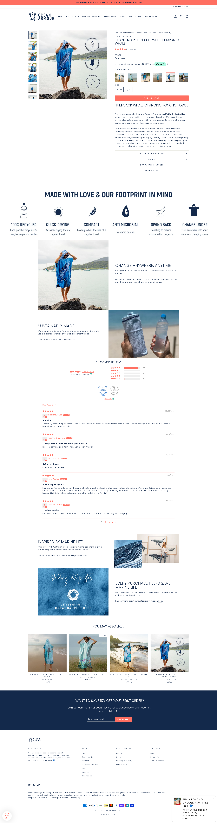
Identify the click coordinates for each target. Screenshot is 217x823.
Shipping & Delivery (124, 761)
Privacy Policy (155, 757)
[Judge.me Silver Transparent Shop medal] (114, 390)
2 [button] (105, 522)
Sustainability (87, 757)
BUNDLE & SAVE (135, 16)
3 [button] (109, 522)
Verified (108, 398)
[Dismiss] (213, 799)
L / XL (128, 89)
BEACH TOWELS (110, 16)
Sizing (151, 159)
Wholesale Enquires (90, 765)
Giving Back (152, 171)
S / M (119, 89)
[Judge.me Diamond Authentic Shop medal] (102, 390)
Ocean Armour (123, 36)
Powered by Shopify (108, 814)
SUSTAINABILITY (151, 16)
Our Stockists (87, 776)
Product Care (121, 765)
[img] (48, 411)
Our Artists (86, 772)
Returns (119, 753)
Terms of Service (157, 761)
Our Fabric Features (152, 165)
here (85, 555)
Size (117, 85)
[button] (120, 49)
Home (117, 33)
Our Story (86, 753)
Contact (85, 761)
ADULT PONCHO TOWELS (68, 16)
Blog (84, 768)
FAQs (152, 753)
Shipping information (152, 153)
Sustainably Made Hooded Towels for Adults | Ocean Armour (145, 33)
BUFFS (122, 16)
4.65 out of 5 (88, 371)
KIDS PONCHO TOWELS (91, 16)
